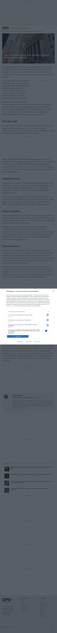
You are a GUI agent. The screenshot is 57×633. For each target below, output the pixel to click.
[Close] (54, 291)
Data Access (28, 341)
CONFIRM (18, 336)
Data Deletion (20, 341)
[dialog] (28, 316)
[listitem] (28, 311)
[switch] (47, 315)
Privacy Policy (37, 341)
